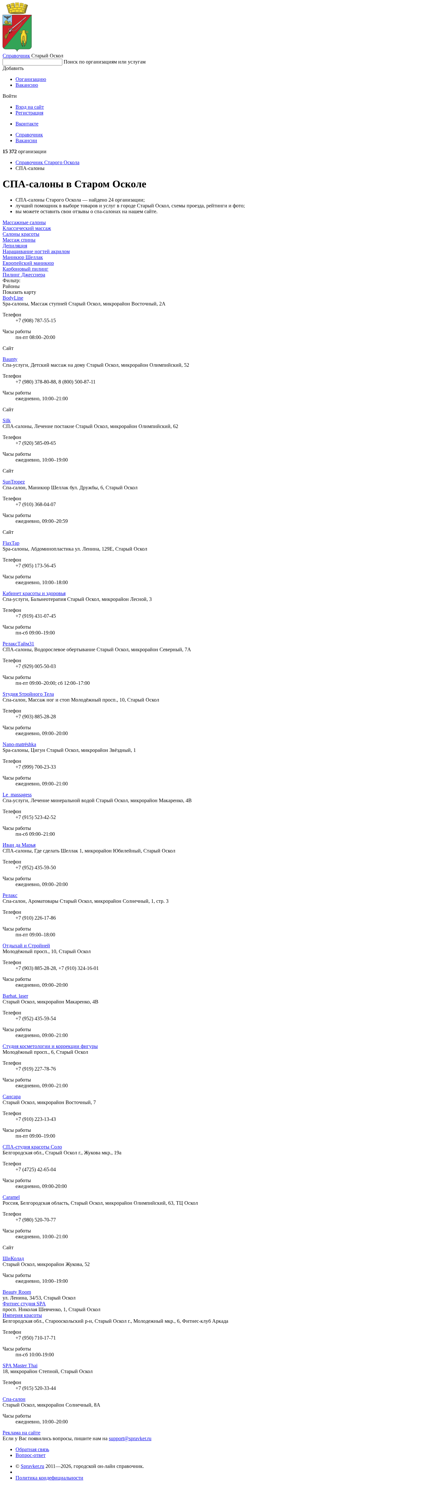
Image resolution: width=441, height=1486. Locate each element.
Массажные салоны (24, 222)
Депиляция (15, 245)
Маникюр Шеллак (23, 257)
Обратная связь (32, 1449)
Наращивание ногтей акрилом (36, 251)
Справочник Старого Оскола (47, 162)
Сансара (12, 1096)
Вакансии (26, 140)
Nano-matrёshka (19, 744)
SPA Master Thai (20, 1365)
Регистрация (29, 112)
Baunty (10, 359)
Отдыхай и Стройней (26, 945)
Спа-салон (14, 1399)
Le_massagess (17, 794)
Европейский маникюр (28, 263)
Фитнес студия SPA (24, 1303)
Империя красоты (22, 1315)
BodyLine (13, 298)
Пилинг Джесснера (24, 274)
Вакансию (26, 85)
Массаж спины (19, 240)
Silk (7, 420)
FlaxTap (11, 543)
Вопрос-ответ (30, 1455)
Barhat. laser (15, 996)
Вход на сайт (29, 107)
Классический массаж (27, 228)
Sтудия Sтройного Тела (28, 694)
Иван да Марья (19, 845)
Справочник (16, 55)
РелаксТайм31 (18, 643)
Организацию (30, 79)
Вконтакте (26, 123)
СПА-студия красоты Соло (32, 1147)
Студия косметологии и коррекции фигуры (50, 1046)
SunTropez (14, 481)
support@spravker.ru (130, 1438)
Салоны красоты (21, 234)
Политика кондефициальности (49, 1478)
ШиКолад (13, 1258)
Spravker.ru (32, 1466)
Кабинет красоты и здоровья (34, 593)
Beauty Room (17, 1292)
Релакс (10, 895)
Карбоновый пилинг (25, 269)
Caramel (11, 1197)
